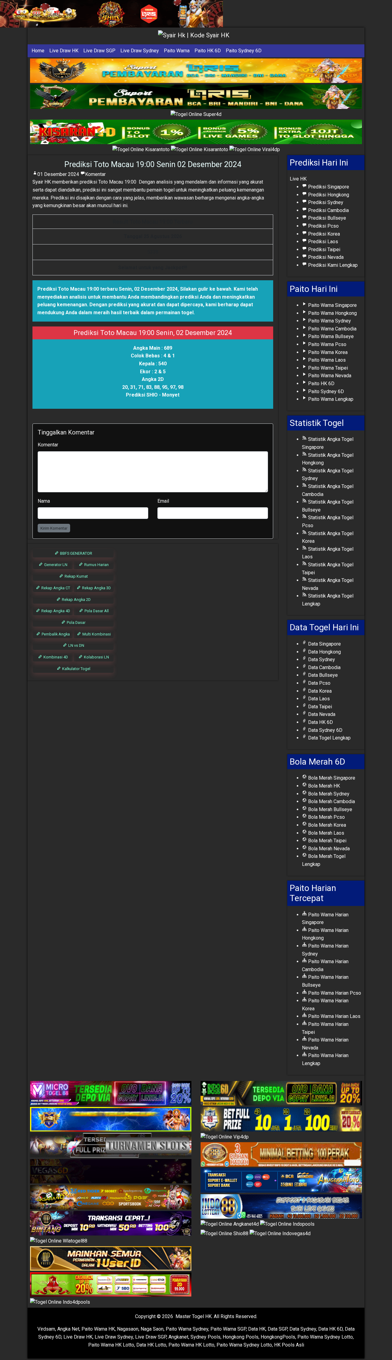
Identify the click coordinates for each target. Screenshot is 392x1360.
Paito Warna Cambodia (331, 329)
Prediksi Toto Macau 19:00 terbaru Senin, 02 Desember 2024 (107, 289)
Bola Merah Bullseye (329, 809)
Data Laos (318, 699)
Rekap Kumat (76, 576)
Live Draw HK (63, 51)
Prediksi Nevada (325, 257)
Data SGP (277, 1329)
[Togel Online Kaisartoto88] (110, 1285)
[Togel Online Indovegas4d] (280, 1234)
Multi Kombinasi (96, 634)
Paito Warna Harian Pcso (334, 993)
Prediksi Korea (323, 234)
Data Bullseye (322, 675)
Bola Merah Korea (326, 825)
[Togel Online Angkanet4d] (230, 1225)
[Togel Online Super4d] (196, 114)
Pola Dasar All (96, 611)
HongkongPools (278, 1337)
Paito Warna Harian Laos (333, 1016)
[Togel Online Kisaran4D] (196, 132)
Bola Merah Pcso (326, 817)
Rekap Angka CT (55, 588)
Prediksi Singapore (328, 187)
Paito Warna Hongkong (332, 313)
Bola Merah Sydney (328, 794)
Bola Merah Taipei (326, 841)
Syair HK (41, 182)
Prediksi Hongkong (328, 195)
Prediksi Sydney (325, 202)
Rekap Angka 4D (55, 611)
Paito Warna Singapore (332, 305)
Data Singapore (324, 644)
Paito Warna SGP (228, 1329)
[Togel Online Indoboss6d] (281, 1093)
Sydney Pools (205, 1337)
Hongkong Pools (240, 1337)
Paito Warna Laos (326, 360)
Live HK (298, 179)
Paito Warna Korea (327, 352)
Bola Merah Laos (325, 833)
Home (38, 51)
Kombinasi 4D (55, 657)
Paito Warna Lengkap (330, 399)
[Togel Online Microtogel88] (110, 1093)
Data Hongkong (324, 652)
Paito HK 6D (207, 51)
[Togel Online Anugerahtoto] (281, 1181)
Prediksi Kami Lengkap (332, 265)
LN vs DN (75, 645)
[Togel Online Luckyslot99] (281, 1119)
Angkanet (178, 1337)
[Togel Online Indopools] (287, 1225)
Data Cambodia (324, 667)
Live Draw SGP (99, 51)
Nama (44, 501)
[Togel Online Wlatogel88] (58, 1241)
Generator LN (55, 564)
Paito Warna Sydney (329, 321)
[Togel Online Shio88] (225, 1234)
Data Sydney (321, 659)
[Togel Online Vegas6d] (110, 1171)
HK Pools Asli (289, 1345)
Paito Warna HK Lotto (111, 1345)
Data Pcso (318, 683)
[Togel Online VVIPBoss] (196, 71)
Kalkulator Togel (75, 668)
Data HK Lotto (151, 1345)
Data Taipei (319, 707)
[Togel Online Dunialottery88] (281, 1155)
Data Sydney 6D (324, 730)
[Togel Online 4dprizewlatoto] (110, 1259)
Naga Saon (152, 1329)
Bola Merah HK (323, 786)
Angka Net (68, 1329)
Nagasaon (127, 1329)
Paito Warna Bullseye (330, 336)
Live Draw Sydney (139, 51)
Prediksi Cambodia (328, 210)
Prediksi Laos (322, 241)
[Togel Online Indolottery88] (281, 1207)
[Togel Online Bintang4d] (110, 1223)
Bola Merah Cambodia (331, 801)
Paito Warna (177, 51)
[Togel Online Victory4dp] (110, 1119)
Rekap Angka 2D (76, 599)
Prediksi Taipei (323, 249)
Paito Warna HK (98, 1329)
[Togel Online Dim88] (196, 97)
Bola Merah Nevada (328, 848)
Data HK (257, 1329)
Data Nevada (321, 714)
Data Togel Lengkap (329, 738)
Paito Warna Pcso (326, 344)
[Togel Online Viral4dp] (254, 150)
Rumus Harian (96, 564)
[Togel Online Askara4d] (110, 1197)
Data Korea (319, 691)
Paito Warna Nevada (329, 375)
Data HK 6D (320, 722)
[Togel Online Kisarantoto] (141, 150)
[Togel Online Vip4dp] (225, 1137)
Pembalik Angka (55, 634)
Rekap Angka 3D (96, 588)
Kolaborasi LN (96, 657)
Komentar (95, 174)
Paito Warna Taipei (327, 368)
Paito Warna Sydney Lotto (325, 1337)
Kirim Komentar (53, 528)
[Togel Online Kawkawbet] (110, 1145)
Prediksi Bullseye (326, 218)
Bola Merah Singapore (331, 778)
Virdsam (46, 1329)
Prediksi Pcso (323, 226)
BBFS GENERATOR (75, 553)
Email (163, 501)
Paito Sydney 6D (244, 51)
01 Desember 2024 (58, 174)
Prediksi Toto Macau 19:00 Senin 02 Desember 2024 (152, 164)
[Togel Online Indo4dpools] (60, 1303)
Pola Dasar (75, 622)
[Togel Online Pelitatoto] (200, 150)
